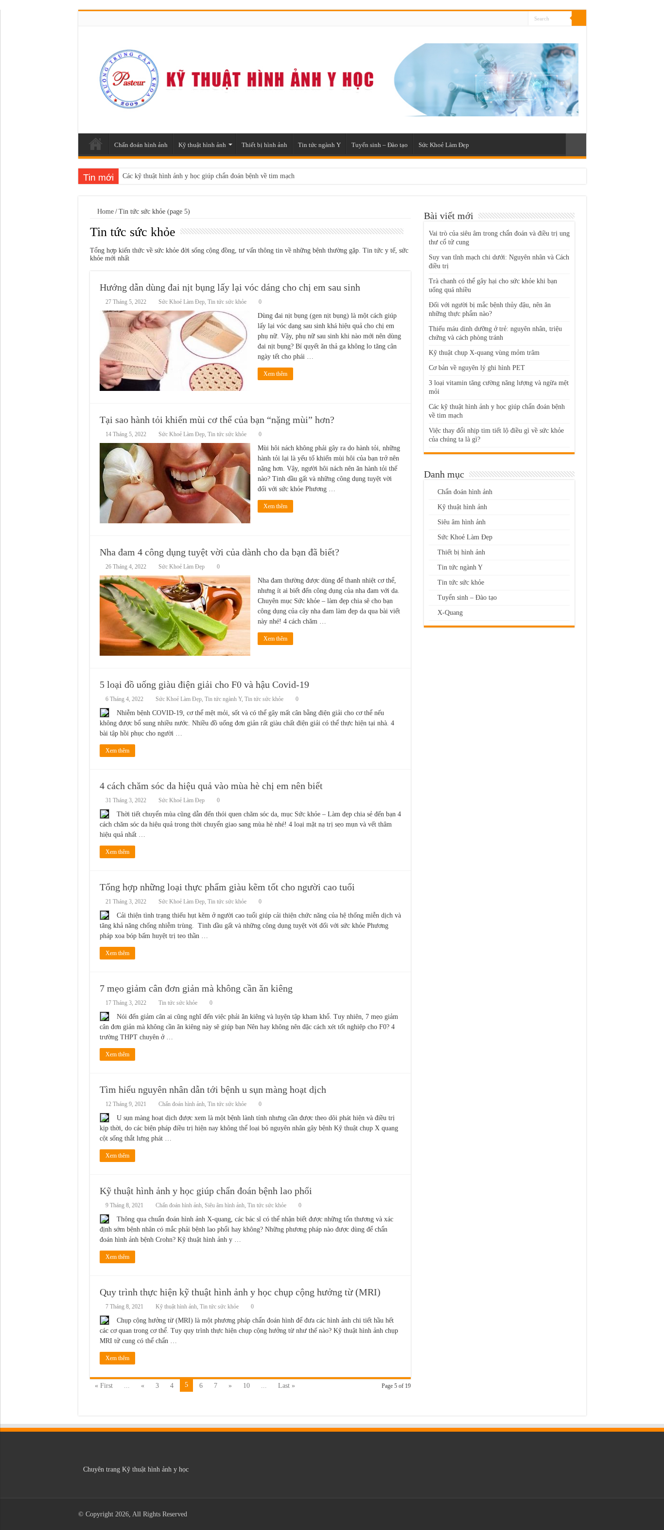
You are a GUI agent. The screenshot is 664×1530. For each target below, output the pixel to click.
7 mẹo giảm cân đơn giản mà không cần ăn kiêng (196, 988)
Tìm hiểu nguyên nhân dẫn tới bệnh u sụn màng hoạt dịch (213, 1089)
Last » (286, 1385)
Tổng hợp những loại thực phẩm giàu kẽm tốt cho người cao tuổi (227, 887)
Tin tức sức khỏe (227, 301)
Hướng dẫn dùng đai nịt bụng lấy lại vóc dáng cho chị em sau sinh (230, 287)
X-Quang (450, 612)
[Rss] (520, 19)
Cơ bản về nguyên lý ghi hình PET (477, 367)
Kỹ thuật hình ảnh (202, 144)
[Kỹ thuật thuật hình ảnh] (332, 78)
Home (104, 211)
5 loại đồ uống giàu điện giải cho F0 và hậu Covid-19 (204, 684)
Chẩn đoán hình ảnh (141, 144)
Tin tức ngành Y (319, 144)
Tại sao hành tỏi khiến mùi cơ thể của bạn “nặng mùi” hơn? (217, 419)
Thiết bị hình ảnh (264, 144)
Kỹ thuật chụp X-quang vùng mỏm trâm (484, 352)
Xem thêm (275, 373)
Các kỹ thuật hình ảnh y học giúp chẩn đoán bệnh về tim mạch (208, 176)
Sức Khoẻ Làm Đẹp (444, 144)
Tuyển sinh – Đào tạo (379, 144)
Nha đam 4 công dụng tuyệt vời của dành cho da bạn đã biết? (219, 552)
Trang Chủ (95, 143)
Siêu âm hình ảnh (225, 1205)
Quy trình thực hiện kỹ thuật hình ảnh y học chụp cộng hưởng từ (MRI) (240, 1292)
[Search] (579, 18)
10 (246, 1385)
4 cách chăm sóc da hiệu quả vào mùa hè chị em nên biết (211, 785)
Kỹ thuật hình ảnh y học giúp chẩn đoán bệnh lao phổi (206, 1190)
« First (104, 1385)
